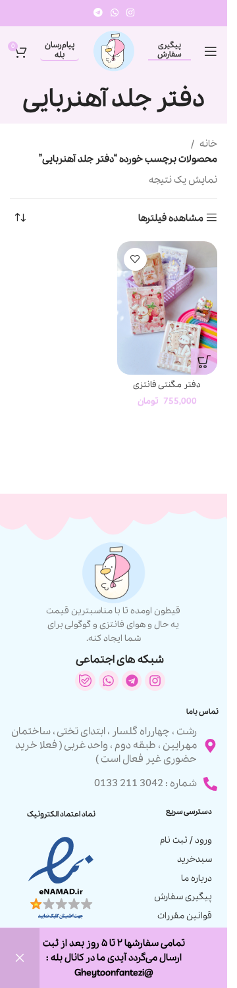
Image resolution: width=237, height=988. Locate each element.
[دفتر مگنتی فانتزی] (167, 308)
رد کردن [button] (20, 958)
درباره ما (196, 878)
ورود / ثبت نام (186, 840)
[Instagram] (155, 680)
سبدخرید (194, 859)
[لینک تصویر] (61, 877)
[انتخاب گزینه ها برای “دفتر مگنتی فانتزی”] (204, 361)
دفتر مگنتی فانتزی (167, 385)
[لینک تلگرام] (98, 13)
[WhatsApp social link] (114, 13)
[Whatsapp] (108, 680)
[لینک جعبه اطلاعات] (114, 593)
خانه (208, 144)
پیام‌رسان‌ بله (59, 50)
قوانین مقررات (184, 916)
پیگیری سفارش (169, 50)
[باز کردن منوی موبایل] (211, 51)
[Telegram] (132, 680)
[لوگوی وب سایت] (114, 50)
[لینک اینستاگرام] (130, 13)
